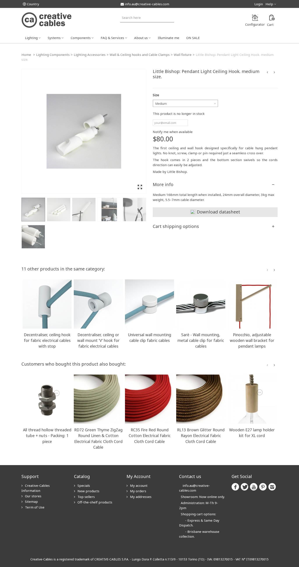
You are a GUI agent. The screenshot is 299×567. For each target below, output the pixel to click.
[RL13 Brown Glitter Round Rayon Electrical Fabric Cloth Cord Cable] (200, 399)
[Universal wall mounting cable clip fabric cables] (149, 304)
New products (88, 491)
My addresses (140, 496)
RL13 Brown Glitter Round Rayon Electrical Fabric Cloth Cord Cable (201, 435)
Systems (54, 38)
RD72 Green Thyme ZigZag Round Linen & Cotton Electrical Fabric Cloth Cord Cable (98, 438)
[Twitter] (244, 487)
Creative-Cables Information (35, 488)
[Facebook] (235, 487)
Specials (83, 485)
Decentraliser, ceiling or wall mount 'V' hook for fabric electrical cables (98, 340)
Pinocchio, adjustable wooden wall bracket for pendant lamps (252, 340)
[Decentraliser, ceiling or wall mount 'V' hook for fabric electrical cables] (98, 304)
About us (141, 38)
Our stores (32, 496)
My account (138, 485)
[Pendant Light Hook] (84, 131)
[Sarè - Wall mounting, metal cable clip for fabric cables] (200, 304)
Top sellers (86, 496)
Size (156, 95)
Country (33, 4)
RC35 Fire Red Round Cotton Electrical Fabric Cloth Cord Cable (150, 435)
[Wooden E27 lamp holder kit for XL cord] (252, 399)
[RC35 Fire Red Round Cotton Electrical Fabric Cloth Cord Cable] (149, 399)
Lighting (31, 38)
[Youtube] (253, 487)
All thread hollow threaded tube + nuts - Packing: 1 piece (47, 435)
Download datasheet (218, 212)
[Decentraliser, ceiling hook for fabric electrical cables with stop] (47, 304)
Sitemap (31, 501)
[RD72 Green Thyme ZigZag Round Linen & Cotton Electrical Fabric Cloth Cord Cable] (98, 399)
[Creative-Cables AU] (46, 20)
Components (81, 38)
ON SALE (193, 38)
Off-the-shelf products (94, 502)
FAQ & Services (112, 38)
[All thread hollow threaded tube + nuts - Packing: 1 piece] (47, 399)
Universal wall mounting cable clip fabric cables (149, 337)
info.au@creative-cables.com (147, 4)
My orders (137, 491)
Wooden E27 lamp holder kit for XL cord (252, 432)
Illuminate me (168, 38)
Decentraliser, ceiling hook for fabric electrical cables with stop (47, 340)
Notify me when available (173, 132)
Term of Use (34, 507)
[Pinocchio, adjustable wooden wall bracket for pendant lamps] (252, 304)
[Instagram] (272, 487)
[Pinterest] (263, 487)
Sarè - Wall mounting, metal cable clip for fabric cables (201, 340)
